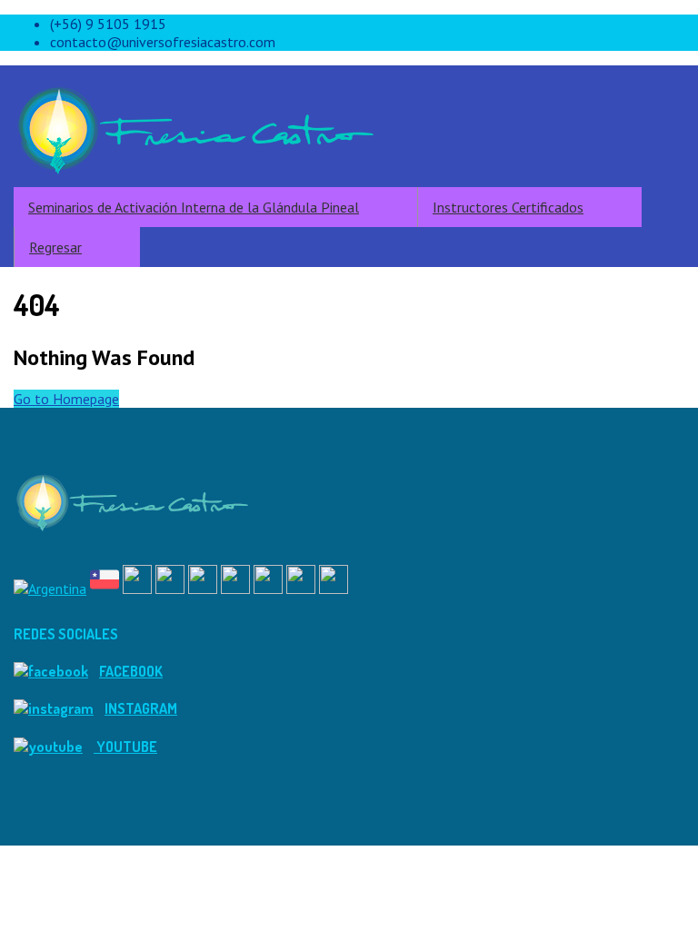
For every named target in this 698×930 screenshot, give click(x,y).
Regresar (55, 247)
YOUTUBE (125, 746)
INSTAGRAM (141, 708)
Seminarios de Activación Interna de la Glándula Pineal (193, 207)
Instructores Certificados (508, 207)
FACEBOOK (131, 671)
